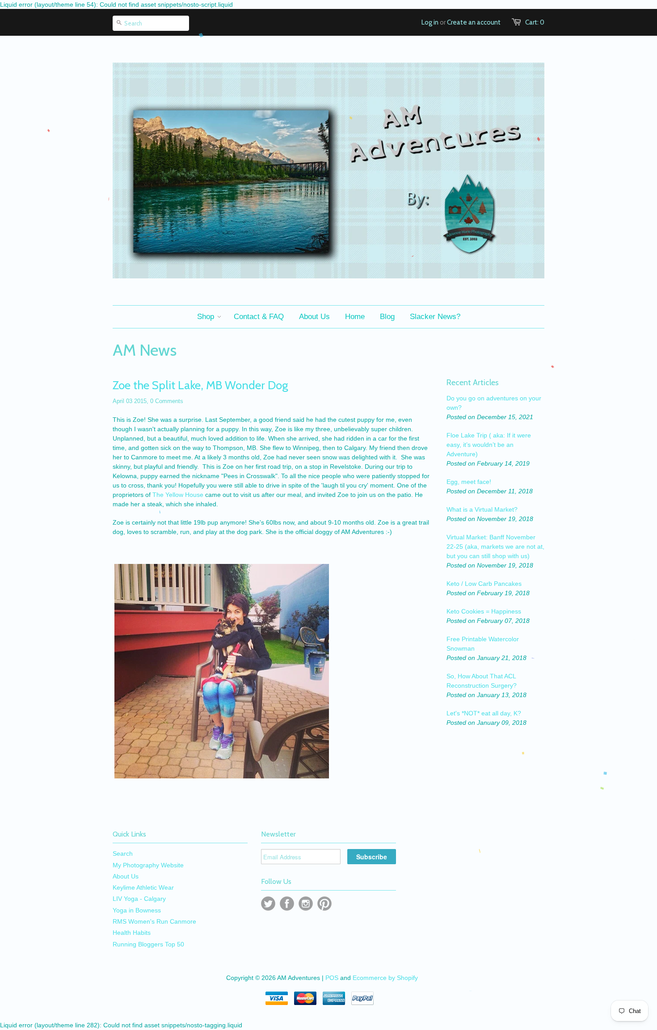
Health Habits (132, 932)
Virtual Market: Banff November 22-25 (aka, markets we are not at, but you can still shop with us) (495, 546)
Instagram (306, 903)
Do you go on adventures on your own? (493, 403)
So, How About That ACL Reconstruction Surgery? (481, 681)
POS (331, 977)
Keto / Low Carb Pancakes (484, 583)
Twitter (268, 903)
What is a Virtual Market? (482, 509)
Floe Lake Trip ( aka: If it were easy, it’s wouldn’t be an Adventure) (488, 445)
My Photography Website (148, 865)
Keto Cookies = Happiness (483, 611)
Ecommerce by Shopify (385, 977)
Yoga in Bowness (137, 910)
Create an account (474, 22)
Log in (429, 22)
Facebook (287, 903)
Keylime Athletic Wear (143, 887)
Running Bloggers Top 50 (148, 944)
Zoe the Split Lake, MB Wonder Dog (200, 385)
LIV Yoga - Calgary (139, 898)
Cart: (534, 22)
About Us (126, 876)
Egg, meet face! (468, 481)
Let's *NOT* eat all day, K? (483, 713)
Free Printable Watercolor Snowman (482, 643)
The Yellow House (177, 494)
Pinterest (324, 903)
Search (123, 853)
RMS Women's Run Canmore (154, 921)
